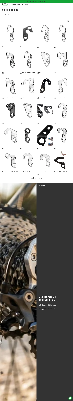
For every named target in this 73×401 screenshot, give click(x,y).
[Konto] (67, 4)
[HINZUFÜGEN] (17, 42)
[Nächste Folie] (71, 1)
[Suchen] (64, 4)
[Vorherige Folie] (1, 1)
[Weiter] (42, 178)
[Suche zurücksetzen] (69, 15)
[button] (63, 21)
